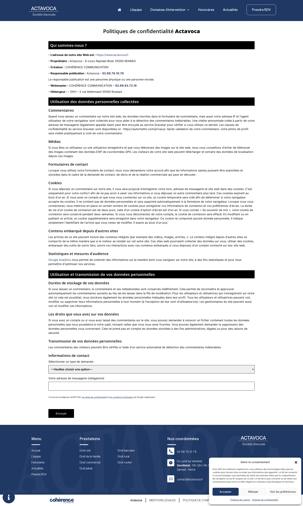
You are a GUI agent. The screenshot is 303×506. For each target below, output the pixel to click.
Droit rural (123, 456)
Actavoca (136, 500)
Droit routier (125, 462)
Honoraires (206, 10)
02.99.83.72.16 (126, 85)
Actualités (230, 10)
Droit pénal (86, 468)
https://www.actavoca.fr (112, 55)
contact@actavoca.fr (190, 479)
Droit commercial (90, 462)
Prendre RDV (39, 474)
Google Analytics (59, 260)
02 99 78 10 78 (186, 451)
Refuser (253, 491)
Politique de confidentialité (265, 499)
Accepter (225, 491)
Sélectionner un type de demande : (71, 361)
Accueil (35, 450)
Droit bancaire (126, 450)
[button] (296, 462)
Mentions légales (162, 500)
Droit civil (85, 450)
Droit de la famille (90, 456)
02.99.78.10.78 (113, 73)
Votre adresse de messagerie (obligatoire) (76, 378)
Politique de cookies (240, 499)
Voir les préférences (283, 491)
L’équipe (136, 10)
